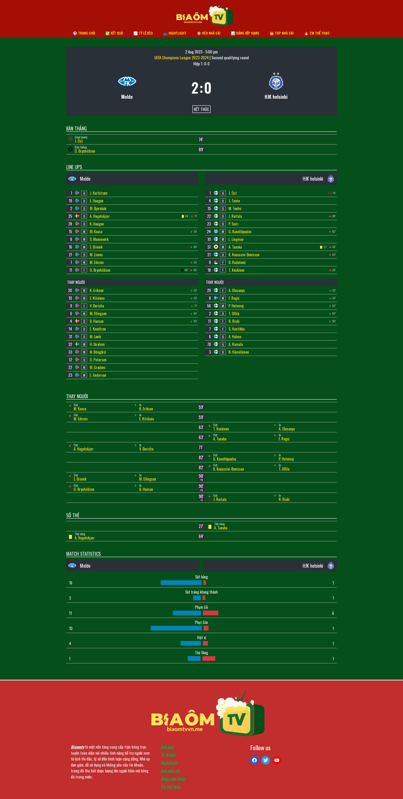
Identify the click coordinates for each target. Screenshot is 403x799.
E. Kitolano (97, 298)
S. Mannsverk (99, 239)
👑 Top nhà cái (282, 32)
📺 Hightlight (174, 32)
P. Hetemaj (236, 306)
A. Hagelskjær (100, 216)
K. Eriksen (97, 290)
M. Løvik (95, 336)
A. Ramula (236, 344)
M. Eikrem (97, 262)
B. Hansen (97, 321)
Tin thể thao (170, 786)
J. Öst (79, 141)
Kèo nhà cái (170, 771)
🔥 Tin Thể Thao (316, 32)
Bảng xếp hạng (173, 778)
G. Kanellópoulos (240, 231)
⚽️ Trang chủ (84, 32)
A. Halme (235, 336)
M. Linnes (96, 254)
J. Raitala (235, 216)
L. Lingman (236, 239)
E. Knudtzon (98, 329)
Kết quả (167, 747)
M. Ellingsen (98, 313)
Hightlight (169, 763)
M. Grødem (97, 367)
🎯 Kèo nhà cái (208, 32)
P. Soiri (233, 224)
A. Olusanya (237, 290)
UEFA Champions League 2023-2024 (182, 57)
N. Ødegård (98, 352)
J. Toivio (234, 201)
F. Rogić (234, 298)
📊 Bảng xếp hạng (245, 32)
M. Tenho (235, 208)
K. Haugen (97, 224)
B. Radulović (237, 262)
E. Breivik (96, 247)
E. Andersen (98, 375)
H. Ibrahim (97, 344)
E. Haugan (96, 201)
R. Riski (234, 321)
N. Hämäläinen (239, 352)
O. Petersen (98, 360)
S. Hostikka (237, 329)
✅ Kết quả (114, 32)
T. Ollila (234, 313)
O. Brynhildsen (85, 151)
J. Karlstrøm (99, 193)
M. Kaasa (96, 231)
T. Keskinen (236, 270)
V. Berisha (97, 306)
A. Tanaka (235, 247)
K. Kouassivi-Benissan (244, 254)
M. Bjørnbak (98, 208)
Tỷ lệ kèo (168, 755)
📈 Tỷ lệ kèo (143, 32)
